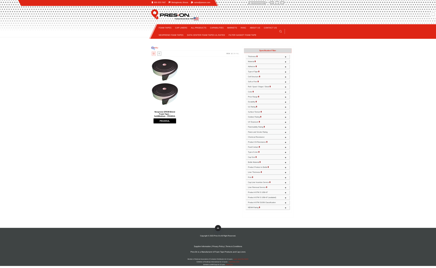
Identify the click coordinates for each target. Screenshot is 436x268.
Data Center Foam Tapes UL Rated (206, 35)
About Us (255, 28)
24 (234, 53)
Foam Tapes (165, 28)
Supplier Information (202, 246)
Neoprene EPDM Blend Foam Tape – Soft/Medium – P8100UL (164, 114)
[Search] (280, 31)
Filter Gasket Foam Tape (242, 35)
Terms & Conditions (234, 246)
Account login (258, 3)
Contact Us (270, 28)
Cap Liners (181, 28)
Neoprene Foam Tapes (171, 35)
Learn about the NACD (241, 259)
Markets (232, 28)
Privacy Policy (218, 246)
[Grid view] (154, 54)
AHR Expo (229, 264)
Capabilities (217, 28)
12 (232, 53)
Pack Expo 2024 (234, 262)
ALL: (237, 53)
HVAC (243, 28)
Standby (153, 48)
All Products (198, 28)
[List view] (159, 54)
